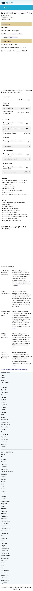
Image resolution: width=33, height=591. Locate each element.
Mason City (4, 419)
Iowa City (3, 412)
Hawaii (3, 481)
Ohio (2, 541)
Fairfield (3, 400)
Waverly (3, 447)
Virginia (3, 568)
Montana (3, 518)
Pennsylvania (5, 548)
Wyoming (4, 583)
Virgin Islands (5, 570)
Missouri (3, 513)
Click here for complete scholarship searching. (14, 369)
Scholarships (17, 92)
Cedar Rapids (5, 382)
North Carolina (5, 521)
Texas (3, 563)
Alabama (3, 457)
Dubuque (4, 395)
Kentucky (3, 496)
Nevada (3, 536)
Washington (4, 575)
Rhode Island (5, 553)
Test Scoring (19, 90)
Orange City (4, 427)
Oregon (3, 546)
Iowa (2, 484)
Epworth (3, 397)
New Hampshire (5, 528)
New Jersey (4, 531)
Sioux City (4, 437)
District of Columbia (7, 471)
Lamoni (3, 417)
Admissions (11, 90)
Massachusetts (5, 501)
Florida (3, 476)
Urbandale (4, 442)
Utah (2, 565)
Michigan (3, 509)
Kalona (3, 414)
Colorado (3, 467)
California (4, 464)
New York (4, 538)
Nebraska (4, 526)
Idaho (2, 486)
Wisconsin (4, 578)
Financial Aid (28, 90)
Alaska (3, 454)
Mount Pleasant (5, 422)
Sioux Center (5, 434)
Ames (2, 375)
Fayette (3, 402)
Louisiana (4, 499)
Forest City (4, 405)
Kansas (3, 494)
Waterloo (4, 444)
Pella (2, 432)
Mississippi (4, 516)
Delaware (4, 474)
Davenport (4, 387)
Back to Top (16, 589)
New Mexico (4, 533)
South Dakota (5, 558)
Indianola (4, 410)
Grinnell (3, 407)
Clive (2, 385)
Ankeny (3, 377)
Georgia (3, 479)
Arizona (3, 462)
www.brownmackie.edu (16, 34)
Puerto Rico (4, 550)
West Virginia (5, 580)
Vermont (3, 573)
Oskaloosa (4, 429)
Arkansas (4, 459)
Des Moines (4, 392)
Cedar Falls (4, 380)
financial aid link (13, 37)
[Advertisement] (16, 69)
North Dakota (5, 523)
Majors (10, 92)
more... (17, 286)
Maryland (4, 504)
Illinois (3, 489)
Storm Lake (4, 439)
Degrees (4, 92)
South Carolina (5, 555)
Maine (3, 506)
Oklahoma (4, 543)
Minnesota (4, 511)
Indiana (3, 491)
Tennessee (4, 560)
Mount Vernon (5, 424)
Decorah (3, 390)
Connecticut (4, 469)
